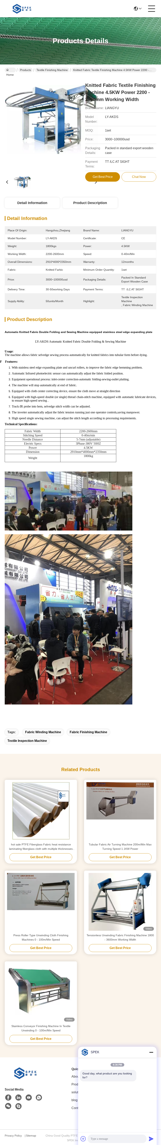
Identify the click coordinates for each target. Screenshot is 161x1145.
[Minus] (151, 1052)
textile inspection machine (27, 740)
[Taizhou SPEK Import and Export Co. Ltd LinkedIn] (18, 1097)
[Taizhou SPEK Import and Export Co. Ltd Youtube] (28, 1097)
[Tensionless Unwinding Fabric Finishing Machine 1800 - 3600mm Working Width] (120, 902)
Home (10, 70)
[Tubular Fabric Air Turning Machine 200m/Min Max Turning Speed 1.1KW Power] (120, 811)
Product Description (90, 203)
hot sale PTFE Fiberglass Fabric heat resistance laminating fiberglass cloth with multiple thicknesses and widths (41, 847)
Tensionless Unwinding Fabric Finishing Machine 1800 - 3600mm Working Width (120, 937)
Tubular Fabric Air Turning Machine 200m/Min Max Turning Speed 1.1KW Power (120, 846)
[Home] (26, 1078)
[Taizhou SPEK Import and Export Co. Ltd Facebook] (8, 1097)
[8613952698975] (38, 1097)
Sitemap (31, 1135)
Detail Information (32, 203)
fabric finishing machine (88, 732)
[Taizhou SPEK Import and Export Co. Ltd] (23, 9)
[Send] (151, 1138)
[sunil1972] (18, 1106)
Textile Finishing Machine (52, 70)
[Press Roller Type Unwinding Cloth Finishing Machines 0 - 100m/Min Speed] (41, 902)
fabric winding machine (43, 732)
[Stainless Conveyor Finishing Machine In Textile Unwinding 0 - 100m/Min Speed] (41, 993)
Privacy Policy (13, 1135)
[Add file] (83, 1138)
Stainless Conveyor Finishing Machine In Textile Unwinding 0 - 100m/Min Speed (40, 1028)
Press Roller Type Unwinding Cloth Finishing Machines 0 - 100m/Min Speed (40, 937)
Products (25, 70)
